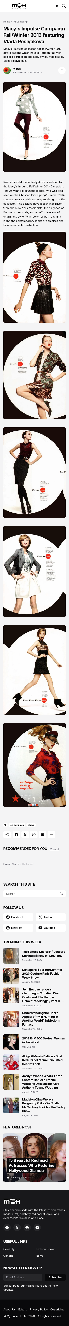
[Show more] (51, 834)
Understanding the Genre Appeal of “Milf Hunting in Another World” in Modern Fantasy (40, 1018)
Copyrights (57, 1309)
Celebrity (9, 1249)
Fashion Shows (45, 1249)
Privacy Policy (39, 1309)
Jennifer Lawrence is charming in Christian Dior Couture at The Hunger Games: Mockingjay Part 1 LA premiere (42, 995)
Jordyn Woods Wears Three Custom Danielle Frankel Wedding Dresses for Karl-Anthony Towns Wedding (42, 1081)
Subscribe (55, 1277)
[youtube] (37, 1227)
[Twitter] (25, 834)
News (39, 1255)
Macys (31, 825)
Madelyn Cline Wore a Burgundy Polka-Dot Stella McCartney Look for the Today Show (43, 1105)
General (8, 1255)
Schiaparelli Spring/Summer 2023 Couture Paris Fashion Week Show (42, 973)
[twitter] (17, 1227)
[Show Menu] (5, 6)
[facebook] (7, 1227)
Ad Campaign (20, 21)
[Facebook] (16, 834)
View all (54, 849)
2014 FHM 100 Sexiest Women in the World (43, 1040)
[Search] (64, 6)
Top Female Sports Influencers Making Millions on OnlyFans (43, 953)
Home (6, 21)
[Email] (42, 834)
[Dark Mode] (57, 6)
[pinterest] (27, 1227)
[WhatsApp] (34, 834)
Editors (22, 1309)
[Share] (62, 70)
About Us (9, 1309)
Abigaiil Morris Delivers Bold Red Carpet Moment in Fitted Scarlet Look (42, 1060)
